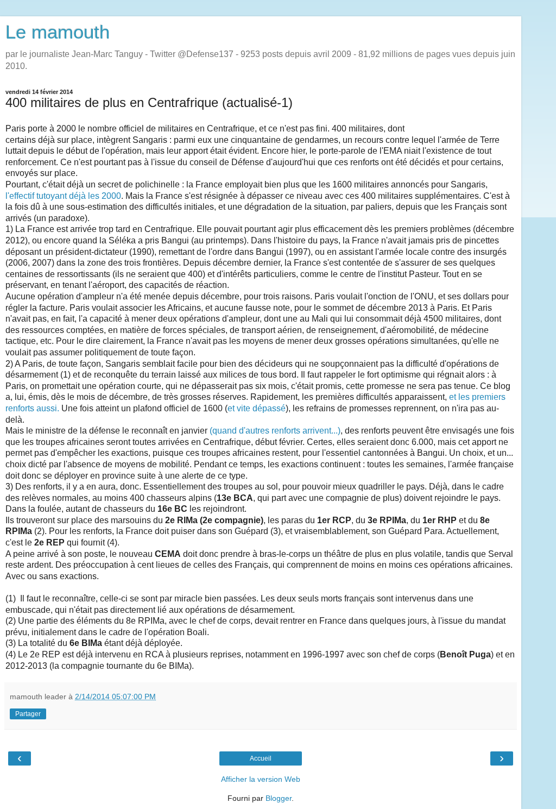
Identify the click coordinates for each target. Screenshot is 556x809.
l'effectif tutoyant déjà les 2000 (63, 195)
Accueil (260, 758)
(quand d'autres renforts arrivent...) (275, 430)
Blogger (279, 798)
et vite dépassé (257, 408)
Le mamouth (57, 32)
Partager (28, 714)
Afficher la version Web (260, 779)
